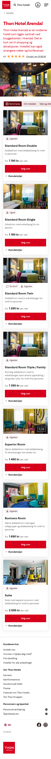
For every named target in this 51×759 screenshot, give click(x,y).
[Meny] (46, 4)
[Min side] (37, 4)
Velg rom (25, 168)
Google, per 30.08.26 (36, 56)
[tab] (12, 104)
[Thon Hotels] (6, 5)
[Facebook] (39, 725)
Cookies (7, 732)
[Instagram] (45, 725)
